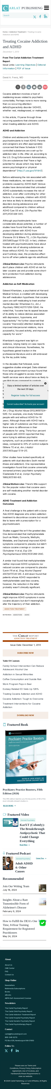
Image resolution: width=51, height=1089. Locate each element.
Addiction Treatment (17, 32)
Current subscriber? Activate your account (25, 404)
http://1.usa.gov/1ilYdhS (30, 170)
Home (5, 32)
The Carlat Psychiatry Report (16, 1008)
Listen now (40, 858)
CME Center (9, 968)
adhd (27, 615)
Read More (23, 845)
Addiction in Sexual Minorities (18, 674)
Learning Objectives (25, 64)
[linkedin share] (28, 87)
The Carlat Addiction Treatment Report (20, 1015)
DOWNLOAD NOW (25, 715)
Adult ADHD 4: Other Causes (24, 867)
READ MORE (8, 806)
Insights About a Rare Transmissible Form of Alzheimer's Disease (16, 903)
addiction (17, 615)
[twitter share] (18, 87)
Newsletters (10, 985)
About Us (8, 965)
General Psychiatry (28, 820)
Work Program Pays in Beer (17, 684)
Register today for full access (25, 395)
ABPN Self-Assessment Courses (18, 998)
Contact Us (9, 975)
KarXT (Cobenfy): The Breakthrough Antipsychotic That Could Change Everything (32, 833)
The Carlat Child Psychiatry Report (18, 1011)
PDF (45, 87)
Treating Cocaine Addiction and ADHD (22, 694)
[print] (39, 87)
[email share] (34, 87)
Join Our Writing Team (16, 886)
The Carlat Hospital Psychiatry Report (20, 1018)
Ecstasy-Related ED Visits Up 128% (21, 689)
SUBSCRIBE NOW (25, 653)
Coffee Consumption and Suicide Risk (22, 679)
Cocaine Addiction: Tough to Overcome (23, 698)
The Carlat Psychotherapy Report (18, 1024)
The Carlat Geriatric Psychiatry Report (20, 1021)
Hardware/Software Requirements (24, 1074)
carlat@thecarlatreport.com (16, 1034)
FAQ (6, 971)
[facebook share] (23, 87)
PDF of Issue (23, 68)
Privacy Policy (24, 1068)
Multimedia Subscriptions (15, 988)
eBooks (8, 995)
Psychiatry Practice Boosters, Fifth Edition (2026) (23, 791)
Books (7, 992)
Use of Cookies (28, 1071)
